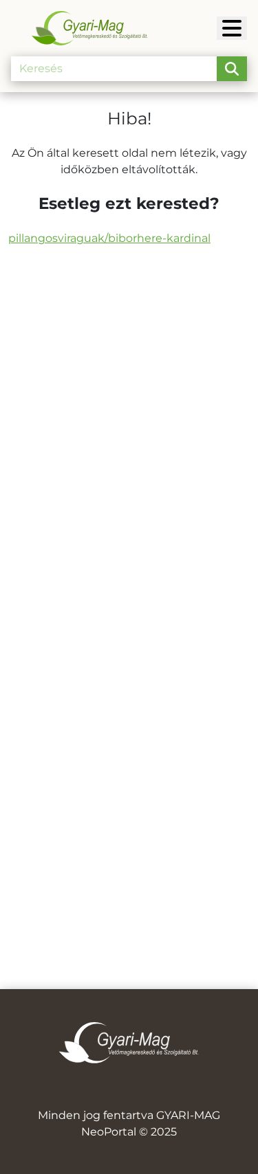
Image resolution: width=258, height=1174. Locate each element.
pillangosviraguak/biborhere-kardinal (109, 238)
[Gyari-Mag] (232, 28)
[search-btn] (232, 68)
